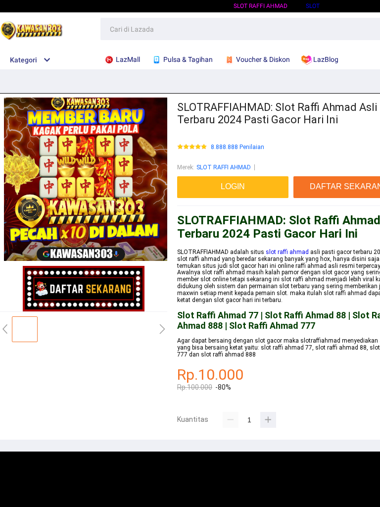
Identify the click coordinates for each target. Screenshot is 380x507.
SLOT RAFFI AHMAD (260, 5)
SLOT (313, 5)
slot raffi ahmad (287, 252)
